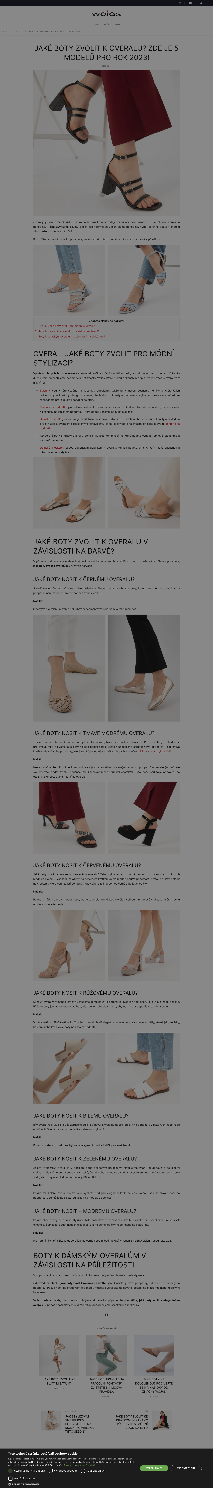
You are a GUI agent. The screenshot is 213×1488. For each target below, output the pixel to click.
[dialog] (106, 744)
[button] (71, 1484)
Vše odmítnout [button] (186, 1468)
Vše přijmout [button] (154, 1468)
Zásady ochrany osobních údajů (79, 1465)
